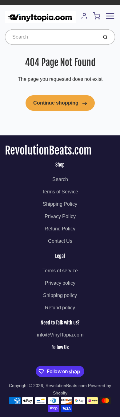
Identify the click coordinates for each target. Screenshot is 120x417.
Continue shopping (56, 102)
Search (60, 179)
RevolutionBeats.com (48, 150)
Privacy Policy (60, 216)
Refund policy (60, 307)
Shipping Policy (60, 204)
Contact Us (60, 241)
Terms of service (60, 270)
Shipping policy (60, 295)
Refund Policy (60, 228)
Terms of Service (60, 191)
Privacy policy (60, 283)
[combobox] (51, 37)
